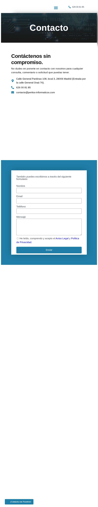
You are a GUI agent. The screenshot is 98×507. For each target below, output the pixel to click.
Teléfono (21, 206)
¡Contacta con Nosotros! (20, 502)
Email (19, 196)
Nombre (20, 186)
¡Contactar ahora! (79, 4)
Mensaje (21, 217)
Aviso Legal (62, 238)
